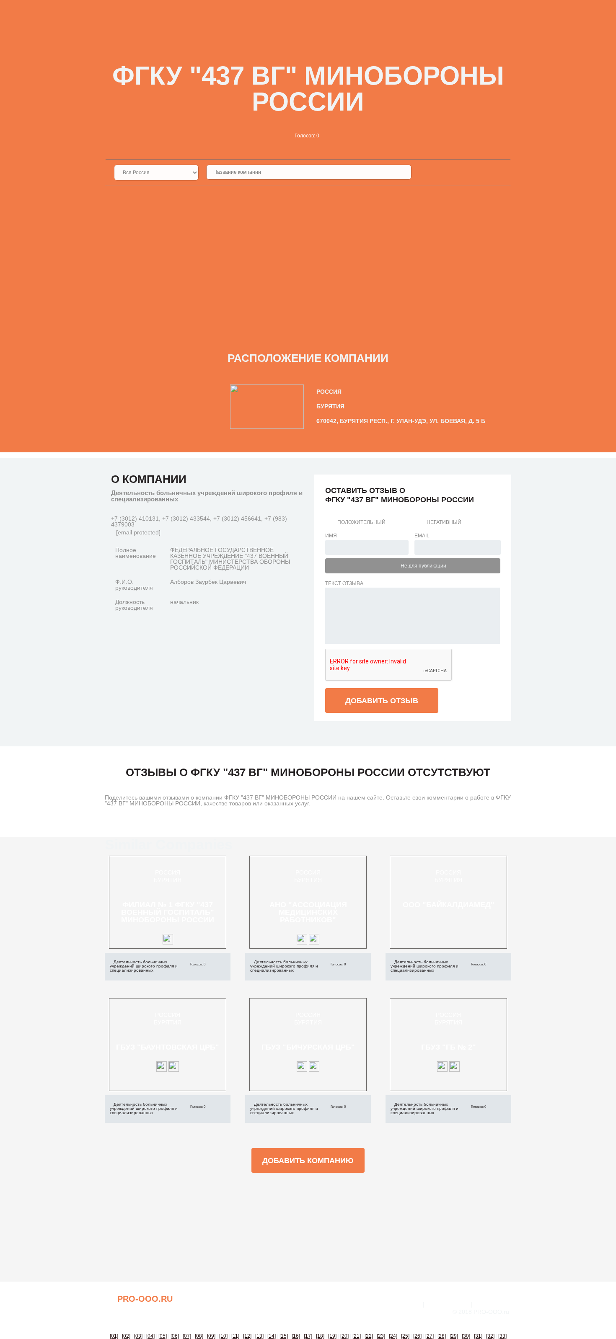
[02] (126, 1336)
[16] (296, 1336)
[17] (308, 1336)
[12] (247, 1336)
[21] (356, 1336)
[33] (502, 1336)
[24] (393, 1336)
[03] (138, 1336)
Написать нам (447, 1304)
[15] (284, 1336)
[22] (369, 1336)
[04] (150, 1336)
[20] (344, 1336)
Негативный (444, 522)
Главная (407, 1304)
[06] (175, 1336)
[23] (381, 1336)
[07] (187, 1336)
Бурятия (167, 880)
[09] (211, 1336)
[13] (259, 1336)
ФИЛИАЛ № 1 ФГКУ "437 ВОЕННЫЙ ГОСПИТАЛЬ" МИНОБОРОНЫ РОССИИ (167, 912)
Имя (331, 536)
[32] (490, 1336)
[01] (114, 1336)
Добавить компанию (308, 1160)
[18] (320, 1336)
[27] (429, 1336)
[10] (223, 1336)
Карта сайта (492, 1304)
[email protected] (138, 532)
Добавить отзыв (381, 701)
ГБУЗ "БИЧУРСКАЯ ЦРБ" (308, 1047)
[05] (162, 1336)
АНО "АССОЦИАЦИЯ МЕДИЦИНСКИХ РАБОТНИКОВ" (308, 912)
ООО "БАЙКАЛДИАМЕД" (448, 904)
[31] (478, 1336)
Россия (167, 872)
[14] (271, 1336)
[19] (332, 1336)
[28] (441, 1336)
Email (422, 536)
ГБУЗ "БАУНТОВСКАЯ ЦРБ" (167, 1047)
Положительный (361, 522)
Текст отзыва (344, 583)
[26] (417, 1336)
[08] (199, 1336)
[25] (405, 1336)
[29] (454, 1336)
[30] (466, 1336)
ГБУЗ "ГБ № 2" (448, 1047)
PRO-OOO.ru (145, 1299)
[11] (235, 1336)
